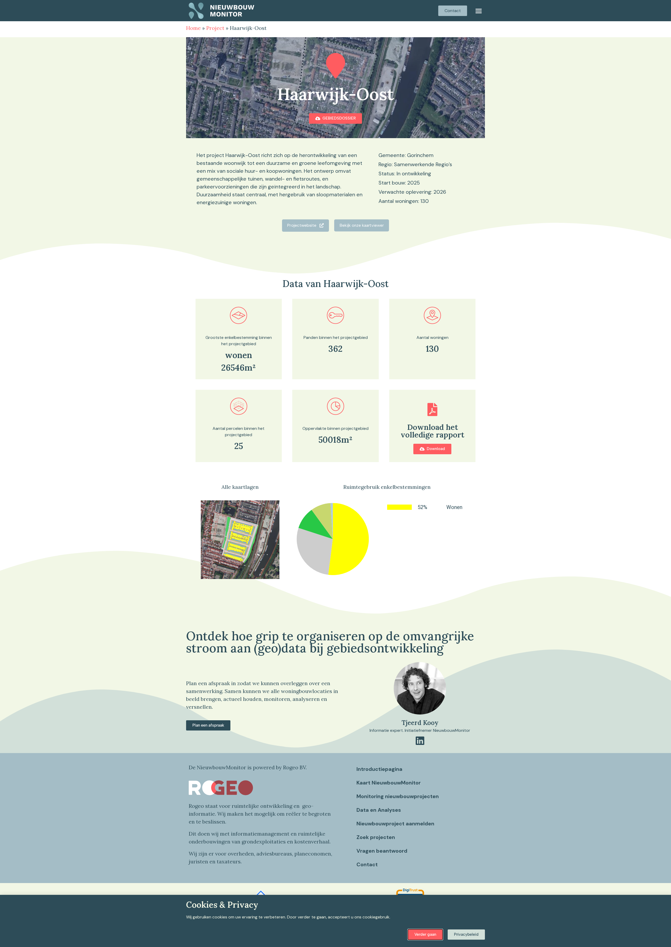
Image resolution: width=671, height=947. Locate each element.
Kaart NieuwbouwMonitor (388, 782)
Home (193, 28)
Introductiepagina (379, 769)
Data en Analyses (378, 810)
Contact (367, 864)
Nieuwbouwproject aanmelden (395, 823)
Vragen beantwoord (381, 850)
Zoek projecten (375, 837)
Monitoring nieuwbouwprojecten (397, 796)
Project (215, 28)
